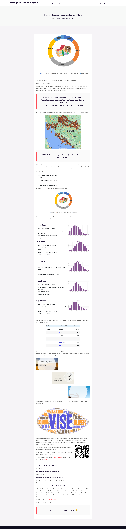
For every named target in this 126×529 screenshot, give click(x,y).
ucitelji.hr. (45, 459)
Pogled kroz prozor (62, 3)
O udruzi (111, 3)
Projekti (52, 3)
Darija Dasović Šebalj (57, 80)
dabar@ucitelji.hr (52, 500)
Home (54, 18)
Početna (45, 3)
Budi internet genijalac (77, 3)
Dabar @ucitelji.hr (101, 3)
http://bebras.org (58, 457)
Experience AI (90, 3)
